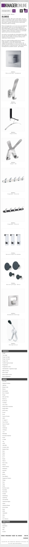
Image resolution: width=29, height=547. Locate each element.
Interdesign (4, 427)
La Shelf (4, 439)
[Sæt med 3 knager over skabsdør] (13, 251)
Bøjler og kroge (5, 370)
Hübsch (4, 425)
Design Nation (5, 408)
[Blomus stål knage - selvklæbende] (13, 70)
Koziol (3, 437)
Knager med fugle (6, 357)
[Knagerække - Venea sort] (13, 221)
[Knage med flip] (13, 130)
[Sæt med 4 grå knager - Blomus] (13, 281)
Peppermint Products (6, 478)
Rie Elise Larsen (5, 488)
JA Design (4, 429)
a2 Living (4, 381)
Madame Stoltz (5, 449)
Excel (3, 414)
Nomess (4, 464)
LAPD (3, 443)
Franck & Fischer (6, 416)
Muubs (3, 458)
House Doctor (5, 422)
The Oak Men (5, 499)
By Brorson (4, 400)
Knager (3, 353)
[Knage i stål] (13, 100)
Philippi (3, 480)
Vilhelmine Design (6, 505)
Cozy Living (4, 404)
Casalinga (4, 402)
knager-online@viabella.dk (17, 543)
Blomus (4, 389)
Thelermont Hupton (6, 501)
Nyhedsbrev (4, 525)
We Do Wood (5, 507)
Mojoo (3, 453)
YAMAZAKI (4, 513)
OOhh (3, 472)
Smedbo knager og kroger (7, 362)
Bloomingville (5, 391)
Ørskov (3, 474)
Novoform (4, 470)
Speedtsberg (5, 495)
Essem (3, 412)
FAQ (3, 529)
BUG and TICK (5, 396)
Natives (4, 460)
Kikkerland (4, 433)
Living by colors (5, 447)
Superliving (4, 497)
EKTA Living (4, 410)
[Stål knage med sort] (13, 341)
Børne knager (5, 372)
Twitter (26, 535)
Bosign (3, 394)
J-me (3, 431)
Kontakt (4, 531)
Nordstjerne (4, 468)
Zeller (3, 515)
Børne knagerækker (6, 376)
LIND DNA (4, 445)
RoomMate (4, 489)
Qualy (3, 486)
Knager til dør (5, 361)
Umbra (3, 503)
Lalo (3, 441)
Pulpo (3, 484)
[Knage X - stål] (13, 160)
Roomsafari (4, 491)
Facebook (25, 538)
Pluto (3, 482)
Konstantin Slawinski (6, 435)
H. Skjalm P (4, 420)
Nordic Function (5, 466)
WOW (3, 511)
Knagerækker (5, 364)
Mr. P (3, 456)
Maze (3, 451)
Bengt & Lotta (5, 387)
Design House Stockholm (7, 406)
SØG (14, 10)
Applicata (4, 385)
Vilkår (3, 527)
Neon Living (4, 462)
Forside (8, 14)
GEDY (3, 418)
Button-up (4, 398)
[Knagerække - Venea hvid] (13, 190)
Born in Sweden (5, 393)
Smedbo (4, 493)
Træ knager (4, 355)
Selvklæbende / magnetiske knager (9, 368)
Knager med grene (6, 359)
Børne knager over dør (7, 374)
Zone (3, 517)
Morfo (3, 455)
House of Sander (5, 424)
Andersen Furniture (6, 383)
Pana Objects (5, 476)
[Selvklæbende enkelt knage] (13, 311)
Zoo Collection (5, 518)
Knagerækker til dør (6, 366)
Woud (3, 509)
